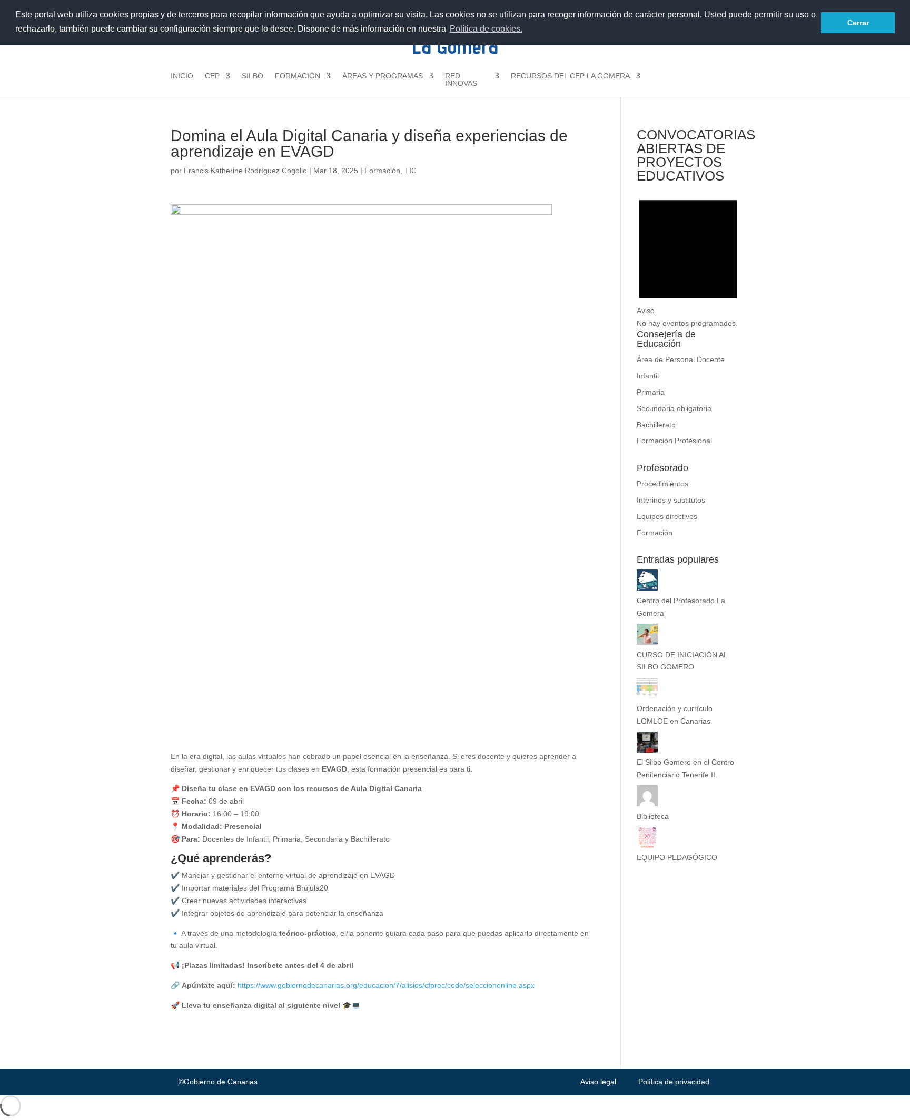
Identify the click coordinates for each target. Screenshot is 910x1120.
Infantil (648, 376)
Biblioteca (653, 816)
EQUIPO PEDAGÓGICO (677, 857)
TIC (410, 170)
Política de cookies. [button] (486, 28)
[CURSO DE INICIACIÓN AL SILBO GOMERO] (647, 642)
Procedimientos (662, 483)
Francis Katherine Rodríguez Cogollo (245, 170)
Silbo (252, 76)
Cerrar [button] (858, 22)
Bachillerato (656, 425)
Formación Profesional (674, 440)
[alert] (688, 258)
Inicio (182, 76)
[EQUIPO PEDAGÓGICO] (647, 845)
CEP (212, 76)
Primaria (651, 392)
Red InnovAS (461, 79)
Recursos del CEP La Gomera (570, 76)
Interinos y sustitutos (671, 500)
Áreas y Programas (382, 76)
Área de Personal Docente (681, 359)
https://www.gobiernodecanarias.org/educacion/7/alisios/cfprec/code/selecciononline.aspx (386, 985)
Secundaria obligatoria (674, 408)
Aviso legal (598, 1081)
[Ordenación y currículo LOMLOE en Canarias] (647, 696)
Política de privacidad (673, 1081)
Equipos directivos (667, 516)
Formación (297, 76)
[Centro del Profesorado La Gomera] (647, 588)
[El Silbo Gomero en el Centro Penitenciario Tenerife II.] (647, 750)
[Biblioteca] (647, 803)
